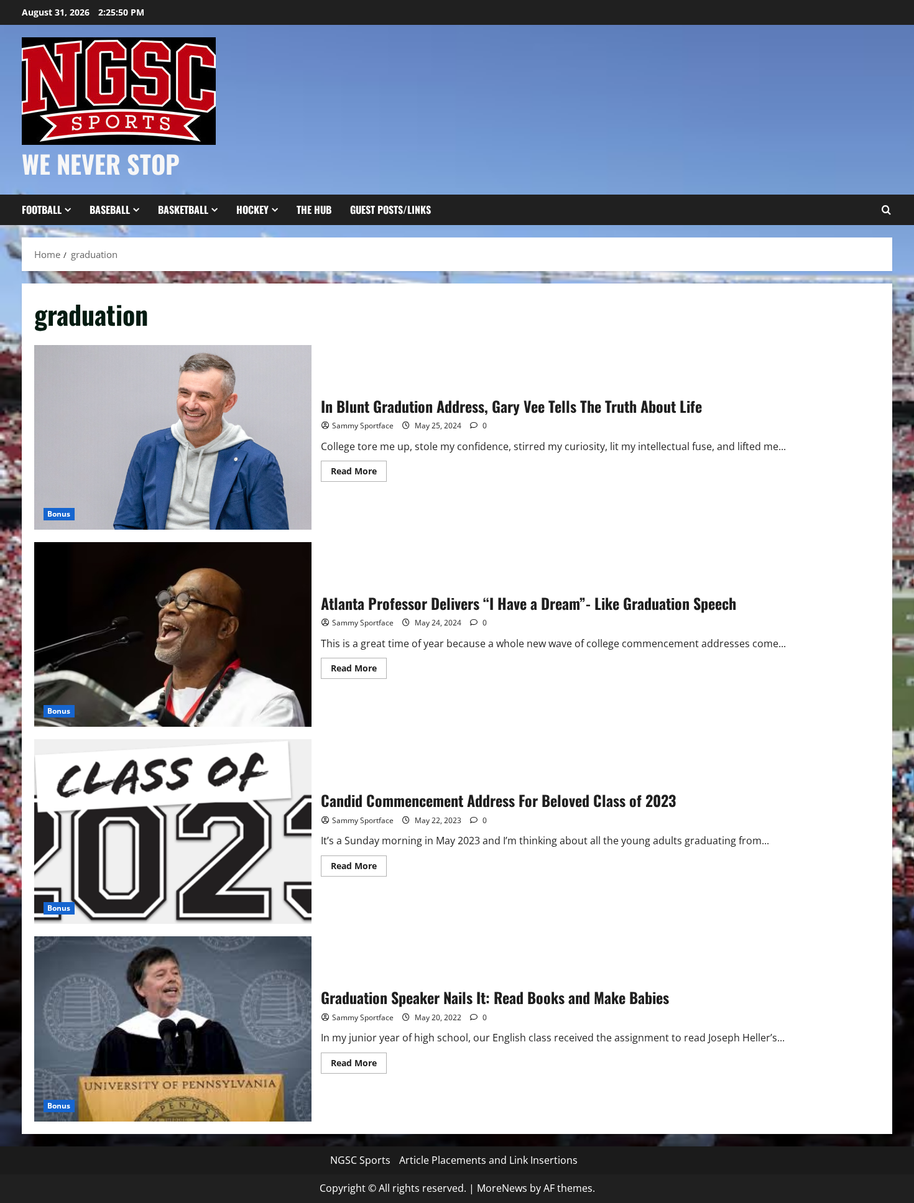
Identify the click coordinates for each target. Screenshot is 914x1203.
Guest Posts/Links (390, 209)
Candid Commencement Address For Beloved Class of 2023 (173, 831)
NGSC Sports (360, 1160)
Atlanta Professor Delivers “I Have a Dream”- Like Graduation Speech (173, 634)
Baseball (110, 209)
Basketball (183, 209)
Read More (359, 473)
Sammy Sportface (363, 425)
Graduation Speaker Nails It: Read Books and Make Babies (173, 1028)
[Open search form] (886, 210)
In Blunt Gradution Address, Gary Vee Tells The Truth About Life (173, 437)
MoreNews (502, 1188)
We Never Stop (101, 163)
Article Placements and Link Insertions (488, 1160)
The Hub (314, 209)
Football (42, 209)
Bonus (59, 514)
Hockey (252, 209)
